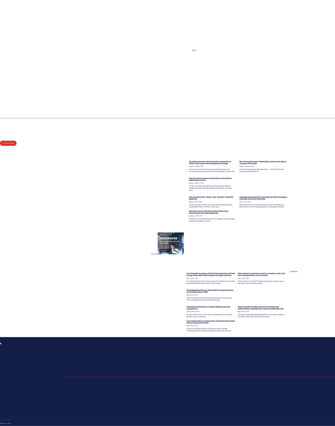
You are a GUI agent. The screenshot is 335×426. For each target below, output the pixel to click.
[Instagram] (328, 105)
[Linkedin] (330, 105)
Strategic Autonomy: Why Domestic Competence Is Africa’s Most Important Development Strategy (210, 162)
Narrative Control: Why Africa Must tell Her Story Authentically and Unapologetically (209, 212)
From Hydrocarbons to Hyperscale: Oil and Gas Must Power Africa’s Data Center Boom (211, 322)
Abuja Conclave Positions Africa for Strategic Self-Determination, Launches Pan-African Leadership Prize (260, 308)
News (241, 202)
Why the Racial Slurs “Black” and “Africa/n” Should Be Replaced (211, 198)
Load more (293, 271)
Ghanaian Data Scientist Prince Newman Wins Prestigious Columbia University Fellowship (263, 198)
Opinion (191, 166)
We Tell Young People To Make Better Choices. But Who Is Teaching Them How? (262, 162)
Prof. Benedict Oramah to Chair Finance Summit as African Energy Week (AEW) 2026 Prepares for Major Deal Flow (211, 274)
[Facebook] (326, 105)
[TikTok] (330, 423)
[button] (320, 105)
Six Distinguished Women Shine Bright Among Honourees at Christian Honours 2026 (210, 291)
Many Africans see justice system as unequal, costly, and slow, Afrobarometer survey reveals (261, 274)
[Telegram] (332, 105)
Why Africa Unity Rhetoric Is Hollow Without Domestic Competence (208, 308)
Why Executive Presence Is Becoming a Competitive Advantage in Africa (210, 179)
